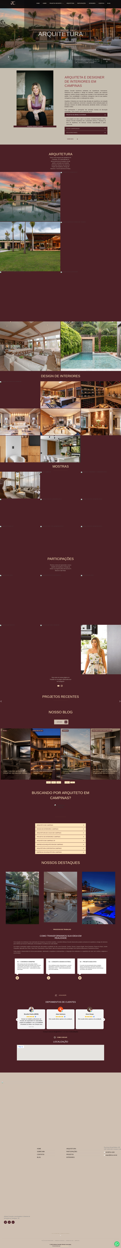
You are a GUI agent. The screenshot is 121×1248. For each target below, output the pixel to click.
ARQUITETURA (70, 3)
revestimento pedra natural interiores (102, 730)
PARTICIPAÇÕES (81, 3)
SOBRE (45, 3)
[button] (110, 30)
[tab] (8, 57)
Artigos (5, 730)
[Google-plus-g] (13, 1222)
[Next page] (72, 782)
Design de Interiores (60, 894)
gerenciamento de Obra (98, 895)
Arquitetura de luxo (38, 730)
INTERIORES (92, 3)
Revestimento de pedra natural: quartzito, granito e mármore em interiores (105, 771)
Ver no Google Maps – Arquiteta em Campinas (60, 1233)
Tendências (65, 730)
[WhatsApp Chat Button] (116, 1243)
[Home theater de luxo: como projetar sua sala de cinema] (15, 754)
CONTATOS (101, 3)
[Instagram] (5, 1222)
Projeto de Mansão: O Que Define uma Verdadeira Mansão (44, 771)
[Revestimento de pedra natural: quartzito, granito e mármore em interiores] (105, 754)
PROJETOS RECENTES (56, 3)
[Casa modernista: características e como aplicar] (75, 754)
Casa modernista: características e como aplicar (73, 771)
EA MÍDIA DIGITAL (65, 1246)
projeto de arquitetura (22, 895)
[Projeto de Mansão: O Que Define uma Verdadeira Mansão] (45, 754)
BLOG (108, 3)
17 (67, 782)
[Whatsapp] (9, 1222)
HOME (38, 3)
